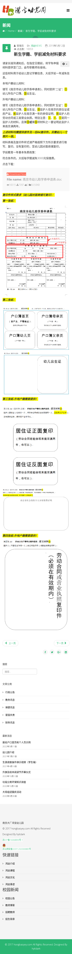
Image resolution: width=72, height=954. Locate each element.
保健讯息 (10, 707)
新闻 (20, 30)
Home (11, 30)
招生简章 (10, 919)
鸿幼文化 (10, 877)
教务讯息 (10, 699)
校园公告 (10, 898)
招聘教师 (10, 912)
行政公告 (10, 692)
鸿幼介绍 (10, 863)
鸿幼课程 (10, 870)
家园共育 (10, 714)
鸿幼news (36, 45)
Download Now (17, 174)
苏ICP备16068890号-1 (13, 840)
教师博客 (10, 905)
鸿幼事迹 (10, 884)
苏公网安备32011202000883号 (17, 849)
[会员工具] (65, 64)
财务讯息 (10, 722)
